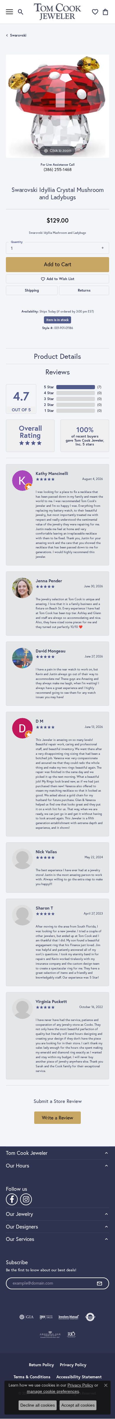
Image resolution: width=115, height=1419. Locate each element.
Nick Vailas (46, 851)
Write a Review (57, 1118)
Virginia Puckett (51, 1001)
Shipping (32, 290)
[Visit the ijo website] (46, 1317)
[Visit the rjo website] (71, 1334)
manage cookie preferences (53, 1391)
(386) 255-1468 (58, 169)
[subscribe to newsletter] (99, 1283)
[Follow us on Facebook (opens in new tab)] (12, 1199)
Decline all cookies (37, 1405)
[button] (20, 12)
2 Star (49, 404)
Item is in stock (57, 320)
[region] (57, 106)
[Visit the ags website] (50, 1334)
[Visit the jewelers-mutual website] (68, 1317)
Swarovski (18, 35)
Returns (84, 290)
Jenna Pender (49, 580)
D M (39, 721)
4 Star (49, 393)
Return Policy (41, 1364)
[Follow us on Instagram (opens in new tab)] (26, 1199)
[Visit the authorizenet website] (90, 1317)
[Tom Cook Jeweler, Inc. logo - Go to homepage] (57, 12)
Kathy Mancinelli (52, 473)
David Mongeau (50, 651)
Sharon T (44, 908)
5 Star (49, 387)
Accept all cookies (78, 1405)
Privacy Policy (73, 1364)
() (99, 387)
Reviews (57, 371)
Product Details (57, 356)
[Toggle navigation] (9, 12)
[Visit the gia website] (26, 1317)
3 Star (49, 399)
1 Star (49, 410)
